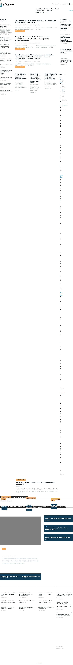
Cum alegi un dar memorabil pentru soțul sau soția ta (6, 59)
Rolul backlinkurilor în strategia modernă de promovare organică (4, 46)
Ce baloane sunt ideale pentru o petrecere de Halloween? (66, 61)
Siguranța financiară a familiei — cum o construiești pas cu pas (6, 92)
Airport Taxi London (63, 90)
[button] (69, 4)
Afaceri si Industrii (5, 575)
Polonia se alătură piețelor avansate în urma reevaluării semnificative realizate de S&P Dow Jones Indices (20, 76)
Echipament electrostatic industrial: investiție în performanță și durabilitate (19, 552)
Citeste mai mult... (19, 30)
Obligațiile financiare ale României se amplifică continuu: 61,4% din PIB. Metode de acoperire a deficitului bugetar (32, 39)
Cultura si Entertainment (65, 34)
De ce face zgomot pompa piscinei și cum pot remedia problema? (35, 483)
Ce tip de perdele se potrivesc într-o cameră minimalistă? (60, 434)
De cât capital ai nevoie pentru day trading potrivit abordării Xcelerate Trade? (6, 39)
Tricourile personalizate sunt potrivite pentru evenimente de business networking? (66, 38)
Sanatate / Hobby (6, 497)
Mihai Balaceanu (3, 27)
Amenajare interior (62, 393)
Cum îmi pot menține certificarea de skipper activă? (66, 51)
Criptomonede (65, 105)
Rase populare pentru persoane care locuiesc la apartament (5, 53)
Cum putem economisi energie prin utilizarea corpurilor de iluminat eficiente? (45, 594)
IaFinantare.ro (39, 662)
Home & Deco (61, 176)
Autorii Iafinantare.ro (27, 25)
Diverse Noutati (18, 25)
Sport (61, 47)
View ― (4, 509)
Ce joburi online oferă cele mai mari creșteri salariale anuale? (5, 85)
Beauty (3, 499)
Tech (4, 548)
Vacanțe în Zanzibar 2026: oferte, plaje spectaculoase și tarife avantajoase (66, 26)
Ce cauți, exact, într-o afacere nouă (5, 25)
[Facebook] (72, 4)
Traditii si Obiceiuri (63, 58)
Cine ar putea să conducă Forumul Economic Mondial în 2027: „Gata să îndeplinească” (35, 21)
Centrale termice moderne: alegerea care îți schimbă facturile (60, 125)
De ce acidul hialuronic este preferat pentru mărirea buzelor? (10, 504)
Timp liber (62, 22)
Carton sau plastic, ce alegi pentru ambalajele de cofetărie (6, 72)
